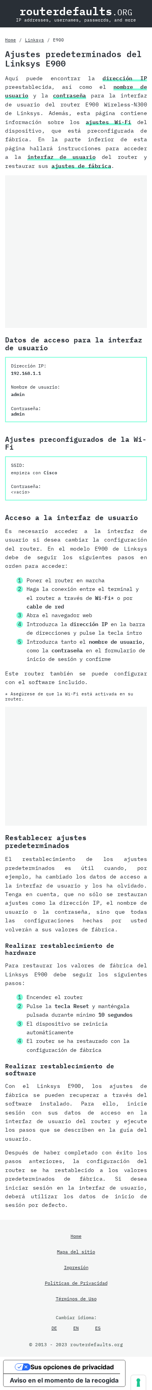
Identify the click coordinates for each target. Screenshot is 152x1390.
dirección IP (125, 78)
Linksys (34, 40)
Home (10, 40)
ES (98, 1328)
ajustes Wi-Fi (108, 122)
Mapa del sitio (76, 1251)
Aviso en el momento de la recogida (64, 1380)
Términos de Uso (76, 1298)
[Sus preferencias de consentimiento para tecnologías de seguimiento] (138, 1382)
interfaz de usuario (61, 156)
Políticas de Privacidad (76, 1283)
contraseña (69, 95)
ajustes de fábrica (81, 165)
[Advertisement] (76, 251)
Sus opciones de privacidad (72, 1367)
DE (54, 1328)
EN (76, 1328)
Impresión (76, 1267)
